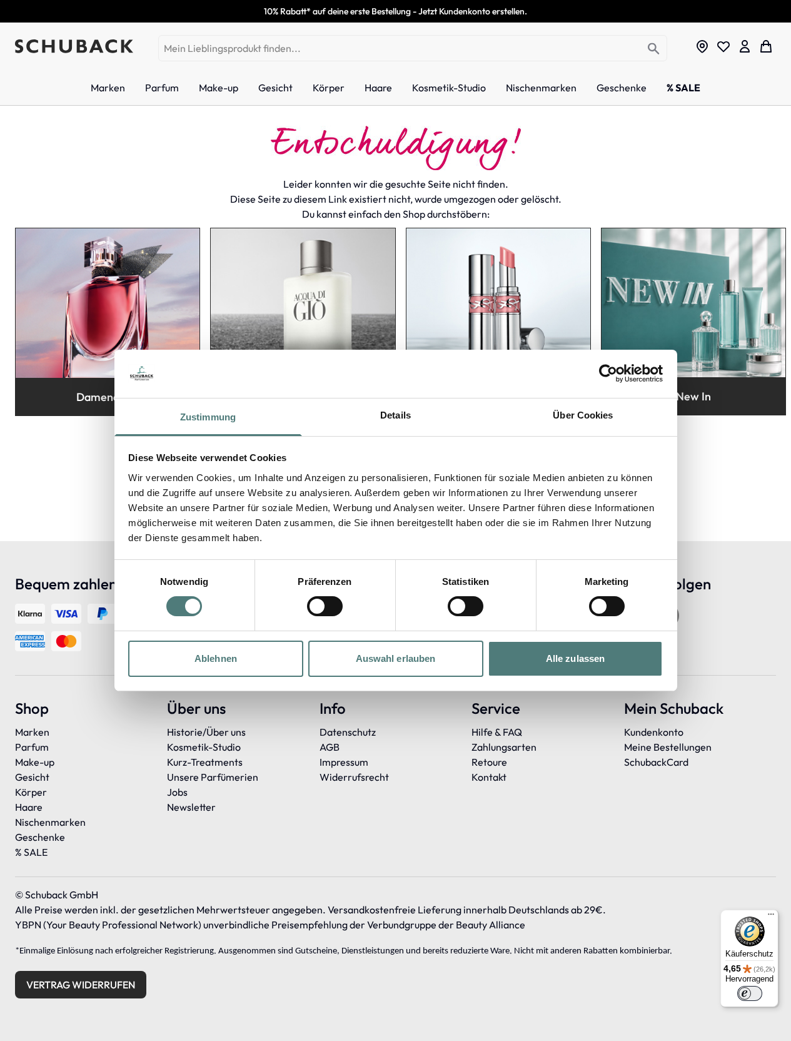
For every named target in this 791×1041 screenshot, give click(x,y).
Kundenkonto (653, 732)
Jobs (177, 792)
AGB (330, 747)
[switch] (325, 606)
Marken (32, 732)
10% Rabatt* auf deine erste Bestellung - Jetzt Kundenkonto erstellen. (395, 11)
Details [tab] (395, 415)
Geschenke (40, 837)
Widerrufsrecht (354, 777)
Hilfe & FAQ (496, 732)
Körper (31, 792)
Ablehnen (215, 658)
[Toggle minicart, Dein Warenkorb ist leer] (766, 46)
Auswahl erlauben (396, 658)
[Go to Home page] (74, 46)
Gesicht (32, 777)
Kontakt (488, 777)
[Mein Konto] (745, 46)
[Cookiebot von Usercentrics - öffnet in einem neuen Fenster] (608, 373)
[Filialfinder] (702, 46)
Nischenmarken (50, 822)
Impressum (344, 762)
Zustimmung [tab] (208, 417)
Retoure (489, 762)
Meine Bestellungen (668, 747)
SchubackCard (656, 762)
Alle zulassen (575, 658)
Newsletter (191, 807)
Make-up (34, 762)
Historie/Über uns (206, 732)
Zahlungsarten (504, 747)
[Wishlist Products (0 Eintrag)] (723, 46)
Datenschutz (348, 732)
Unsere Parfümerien (212, 777)
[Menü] (770, 917)
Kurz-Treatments (205, 762)
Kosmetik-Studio (204, 747)
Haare (29, 807)
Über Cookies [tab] (583, 415)
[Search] (653, 49)
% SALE (31, 852)
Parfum (32, 747)
